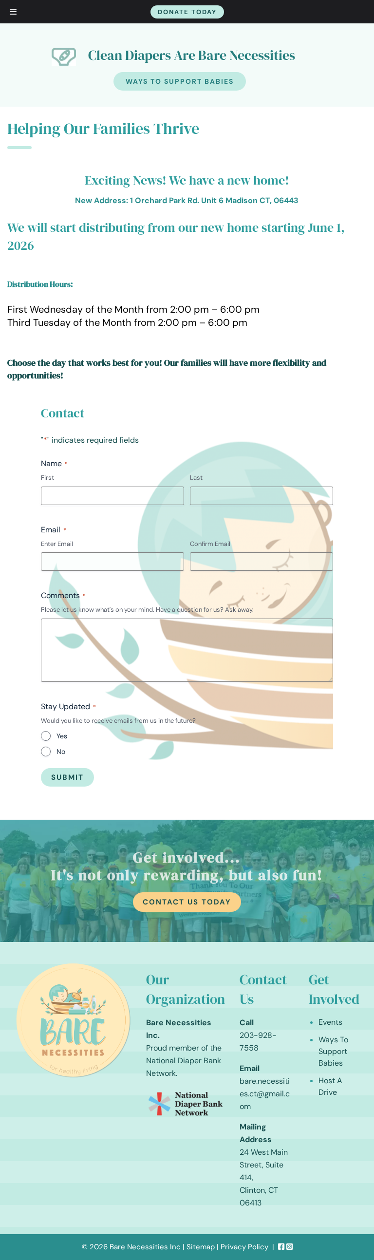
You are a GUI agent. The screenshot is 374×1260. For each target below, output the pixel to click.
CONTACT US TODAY (187, 902)
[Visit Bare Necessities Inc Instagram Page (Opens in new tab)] (289, 1247)
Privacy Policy (244, 1247)
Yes (61, 736)
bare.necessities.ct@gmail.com (265, 1093)
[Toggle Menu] (13, 11)
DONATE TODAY (187, 12)
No (60, 751)
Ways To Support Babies (180, 81)
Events (330, 1022)
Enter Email (57, 544)
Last (196, 477)
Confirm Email (210, 544)
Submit (67, 777)
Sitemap (201, 1247)
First (47, 477)
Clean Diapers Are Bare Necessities (191, 55)
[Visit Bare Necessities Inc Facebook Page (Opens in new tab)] (281, 1247)
